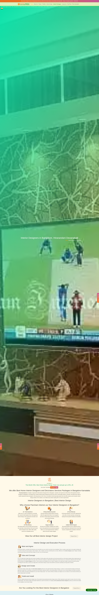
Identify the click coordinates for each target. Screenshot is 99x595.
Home (32, 4)
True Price (69, 4)
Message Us (53, 487)
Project (40, 4)
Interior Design (49, 4)
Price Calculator (75, 4)
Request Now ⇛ (74, 536)
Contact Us (64, 4)
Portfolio (44, 4)
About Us (36, 4)
